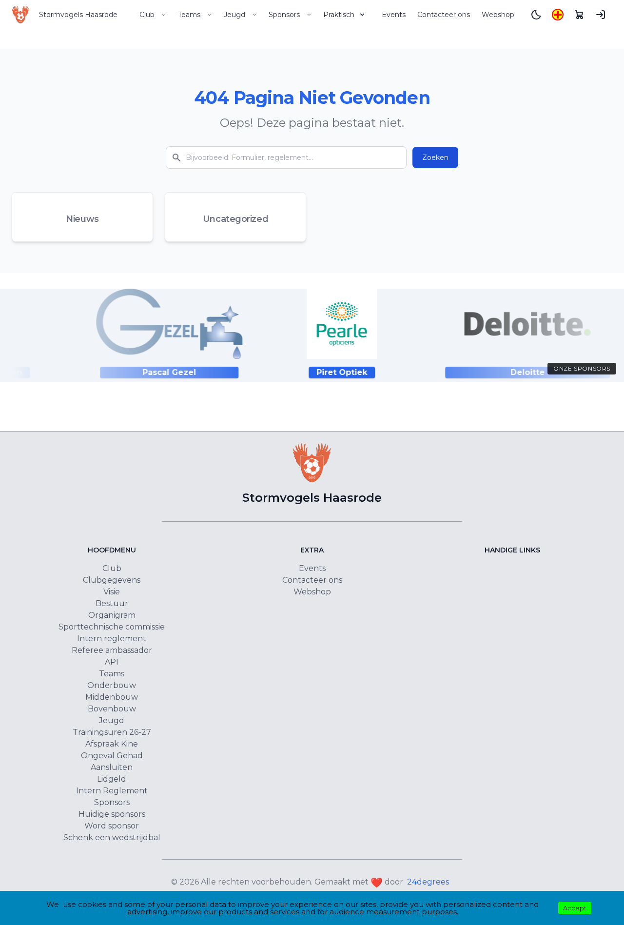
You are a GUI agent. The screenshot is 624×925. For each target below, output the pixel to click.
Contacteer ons (443, 14)
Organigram (112, 615)
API (111, 662)
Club (147, 14)
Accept (574, 908)
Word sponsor (111, 825)
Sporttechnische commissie (111, 626)
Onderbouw (111, 685)
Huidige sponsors (111, 814)
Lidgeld (111, 779)
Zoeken (435, 157)
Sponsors (284, 14)
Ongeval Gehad (112, 755)
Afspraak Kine (111, 743)
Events (394, 14)
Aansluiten (112, 767)
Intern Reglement (112, 790)
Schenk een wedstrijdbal (111, 837)
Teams (189, 14)
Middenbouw (111, 697)
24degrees (428, 881)
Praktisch (338, 14)
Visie (111, 591)
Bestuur (112, 603)
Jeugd (234, 14)
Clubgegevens (111, 580)
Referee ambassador (112, 650)
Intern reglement (111, 638)
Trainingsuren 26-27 (112, 732)
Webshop (498, 14)
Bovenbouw (112, 708)
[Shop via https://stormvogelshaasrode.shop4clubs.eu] (579, 14)
